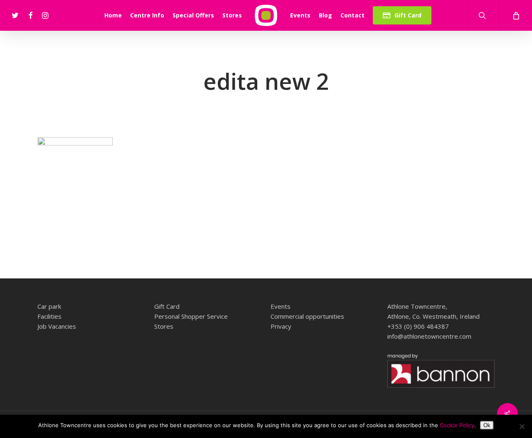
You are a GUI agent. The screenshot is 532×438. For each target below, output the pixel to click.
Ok (486, 425)
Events (281, 306)
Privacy (281, 326)
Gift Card (167, 306)
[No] (521, 426)
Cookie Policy (457, 425)
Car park (49, 306)
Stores (163, 326)
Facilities (49, 316)
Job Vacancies (56, 326)
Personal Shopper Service (191, 316)
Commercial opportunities (307, 316)
